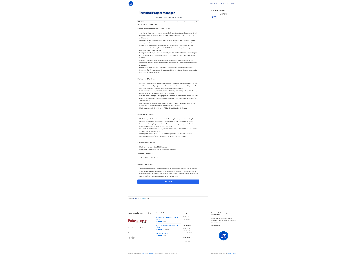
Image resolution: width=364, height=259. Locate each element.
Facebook (136, 198)
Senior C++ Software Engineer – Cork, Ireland (167, 226)
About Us (186, 216)
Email (148, 198)
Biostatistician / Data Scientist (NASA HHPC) (167, 218)
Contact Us (186, 219)
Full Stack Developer (162, 233)
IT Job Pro (143, 253)
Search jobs (186, 228)
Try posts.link (187, 232)
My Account (188, 244)
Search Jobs (214, 3)
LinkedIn (143, 198)
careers (185, 218)
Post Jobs (224, 3)
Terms (234, 253)
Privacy (230, 253)
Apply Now (168, 181)
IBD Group (152, 253)
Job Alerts (186, 230)
